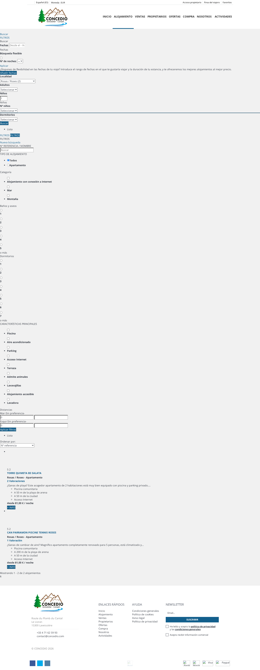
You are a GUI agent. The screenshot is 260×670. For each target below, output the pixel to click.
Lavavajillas (14, 385)
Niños (3, 93)
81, (19, 503)
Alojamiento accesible (20, 394)
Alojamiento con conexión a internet (29, 181)
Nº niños (5, 106)
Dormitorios (7, 114)
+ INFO (11, 507)
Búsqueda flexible (11, 53)
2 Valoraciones (16, 481)
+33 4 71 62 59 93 (47, 632)
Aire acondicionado (19, 342)
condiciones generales (188, 629)
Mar (9, 190)
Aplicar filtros (8, 429)
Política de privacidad (145, 621)
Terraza (11, 368)
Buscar (4, 34)
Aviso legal (138, 618)
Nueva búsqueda (10, 142)
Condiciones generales (145, 611)
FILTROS (5, 37)
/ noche (28, 503)
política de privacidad (203, 626)
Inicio (107, 16)
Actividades (223, 16)
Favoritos (227, 2)
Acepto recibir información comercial (189, 634)
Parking (11, 350)
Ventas (140, 16)
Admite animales (17, 376)
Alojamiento (106, 614)
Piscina (11, 333)
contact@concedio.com (50, 636)
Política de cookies (143, 614)
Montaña (12, 199)
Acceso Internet (16, 359)
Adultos (5, 85)
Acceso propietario (192, 2)
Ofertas (174, 16)
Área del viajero (212, 2)
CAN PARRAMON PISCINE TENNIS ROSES (31, 532)
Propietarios (157, 16)
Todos (13, 160)
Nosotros (204, 16)
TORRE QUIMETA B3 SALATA (24, 473)
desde (10, 503)
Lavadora (12, 402)
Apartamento (17, 165)
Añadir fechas (8, 72)
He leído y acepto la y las (192, 628)
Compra (188, 16)
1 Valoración (14, 540)
